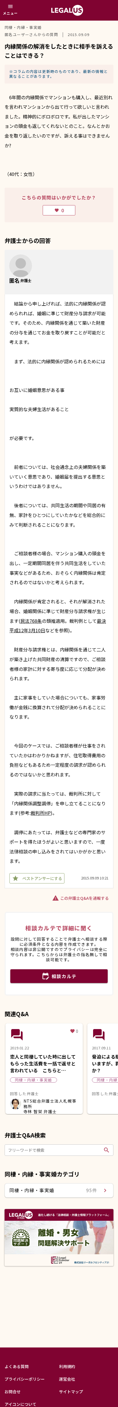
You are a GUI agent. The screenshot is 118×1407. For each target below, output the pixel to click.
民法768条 (31, 620)
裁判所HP (41, 812)
